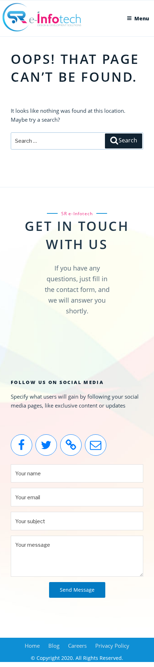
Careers (77, 645)
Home (32, 645)
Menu (141, 18)
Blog (53, 645)
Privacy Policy (112, 645)
